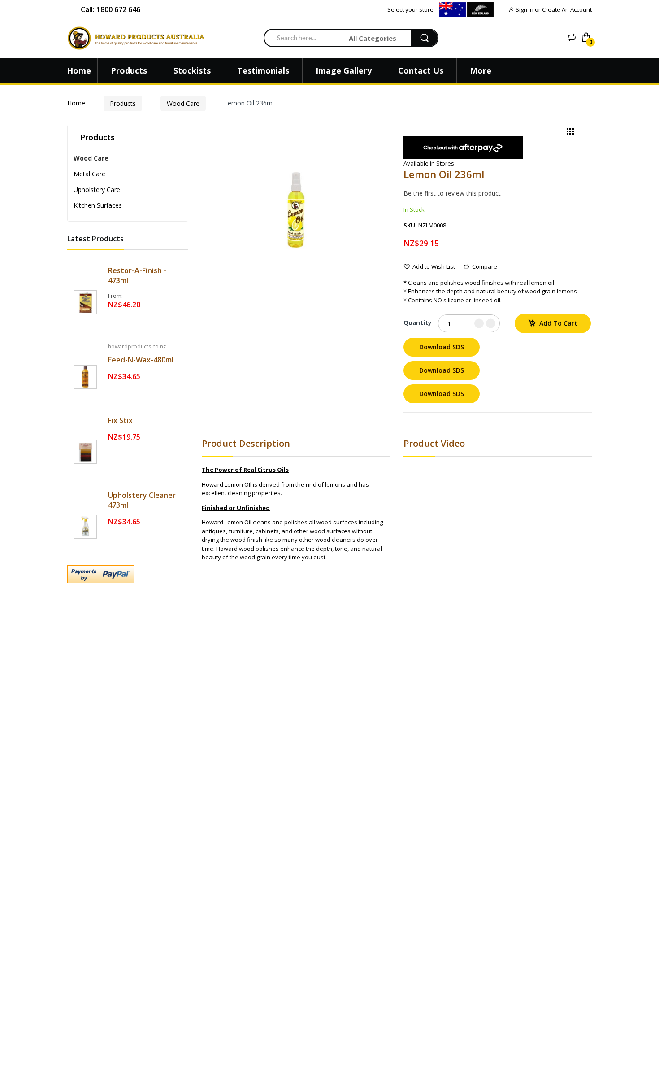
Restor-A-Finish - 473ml (137, 275)
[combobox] (302, 38)
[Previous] (555, 133)
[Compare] (572, 37)
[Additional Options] (127, 574)
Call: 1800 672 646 (110, 9)
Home (76, 103)
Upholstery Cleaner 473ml (142, 500)
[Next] (585, 133)
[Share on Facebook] (406, 422)
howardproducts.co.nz (137, 346)
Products (123, 103)
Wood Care (183, 103)
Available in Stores (428, 163)
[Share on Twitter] (417, 422)
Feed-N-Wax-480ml (140, 360)
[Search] (424, 38)
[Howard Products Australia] (141, 38)
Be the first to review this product (452, 193)
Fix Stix (120, 420)
